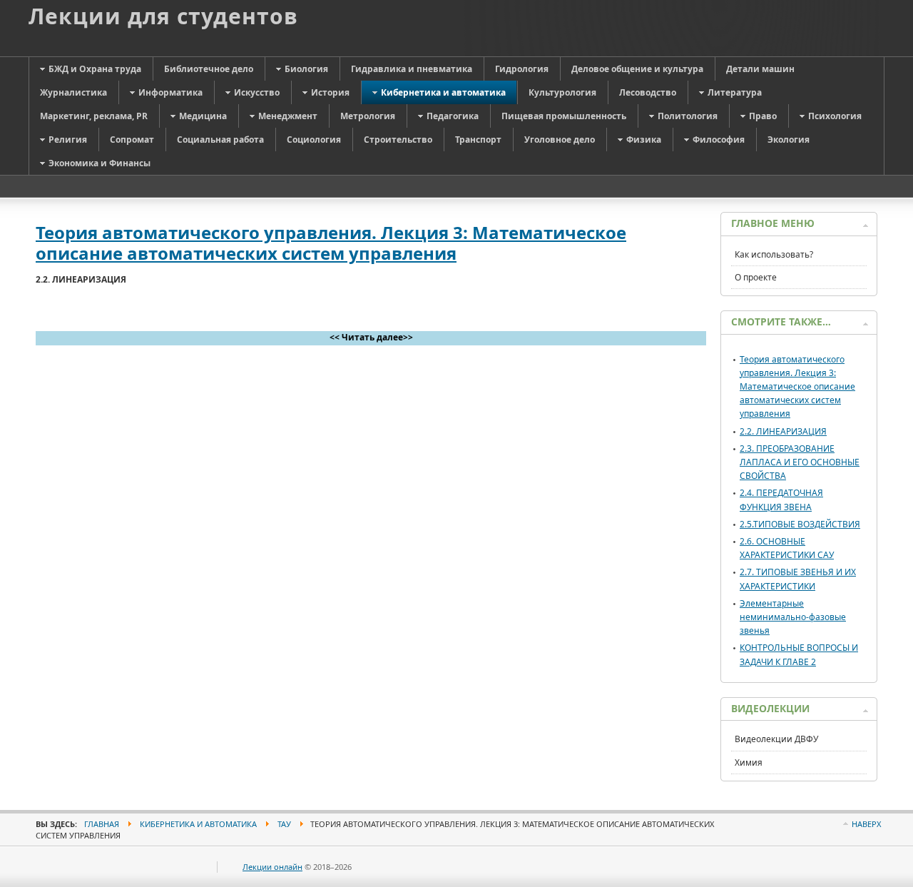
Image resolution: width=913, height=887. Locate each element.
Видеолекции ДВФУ (776, 739)
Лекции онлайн (272, 866)
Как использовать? (774, 254)
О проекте (756, 277)
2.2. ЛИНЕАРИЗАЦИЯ (783, 431)
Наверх (866, 823)
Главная (101, 823)
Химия (748, 762)
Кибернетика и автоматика (198, 823)
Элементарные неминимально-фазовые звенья (793, 617)
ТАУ (284, 823)
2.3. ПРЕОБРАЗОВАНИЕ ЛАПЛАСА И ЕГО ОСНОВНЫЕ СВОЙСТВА (800, 462)
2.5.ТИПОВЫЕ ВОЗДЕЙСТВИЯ (800, 524)
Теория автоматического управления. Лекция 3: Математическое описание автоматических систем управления (331, 243)
